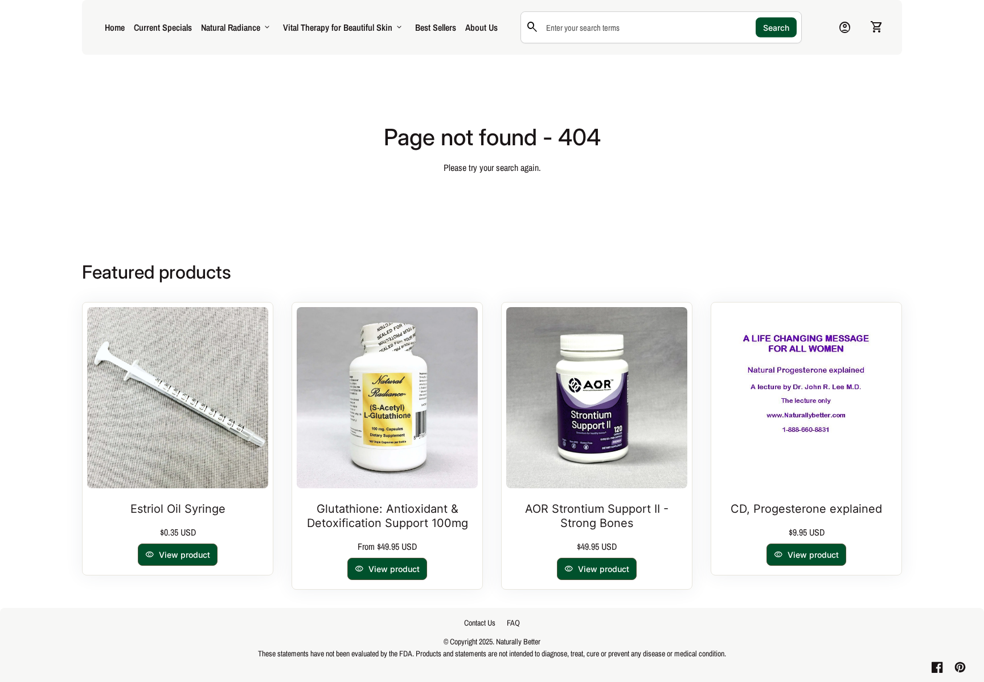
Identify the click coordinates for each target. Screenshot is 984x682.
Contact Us (479, 623)
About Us (481, 27)
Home (115, 27)
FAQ (513, 623)
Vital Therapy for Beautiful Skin (343, 27)
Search (776, 27)
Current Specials (163, 27)
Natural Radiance (236, 27)
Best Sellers (435, 27)
